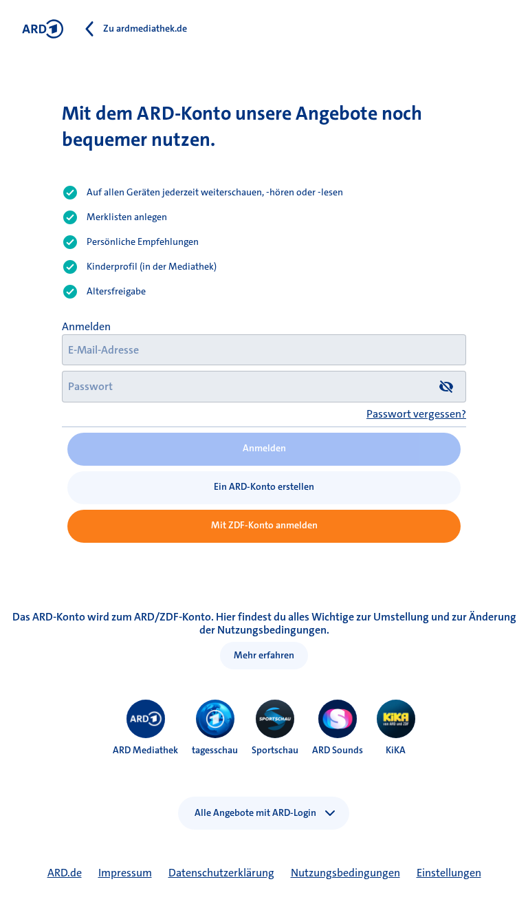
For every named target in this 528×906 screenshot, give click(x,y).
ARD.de (64, 872)
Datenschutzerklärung (221, 872)
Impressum (125, 872)
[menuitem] (145, 719)
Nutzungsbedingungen (345, 872)
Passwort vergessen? (416, 414)
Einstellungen (449, 872)
